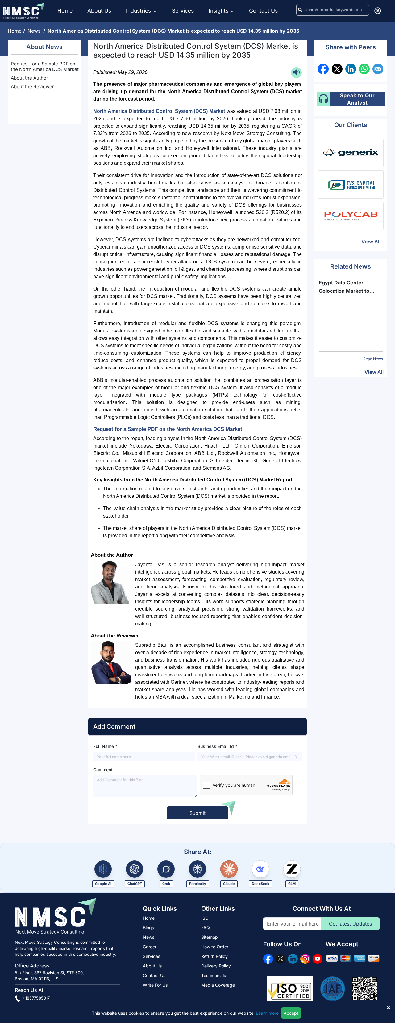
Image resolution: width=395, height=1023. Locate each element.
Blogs (148, 927)
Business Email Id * (217, 746)
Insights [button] (218, 10)
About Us (99, 10)
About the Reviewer (32, 86)
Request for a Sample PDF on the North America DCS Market (45, 66)
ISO (205, 918)
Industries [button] (139, 10)
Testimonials (213, 975)
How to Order (214, 946)
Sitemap (209, 937)
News (35, 31)
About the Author (29, 78)
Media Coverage (218, 985)
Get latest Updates (350, 924)
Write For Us (155, 985)
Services (183, 10)
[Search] (300, 9)
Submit (197, 813)
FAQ (205, 927)
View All (370, 241)
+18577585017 (35, 998)
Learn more (267, 1013)
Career (149, 946)
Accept (291, 1013)
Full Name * (105, 746)
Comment (103, 769)
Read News (373, 359)
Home (65, 10)
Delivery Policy (216, 965)
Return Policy (214, 956)
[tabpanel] (351, 320)
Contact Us (263, 10)
